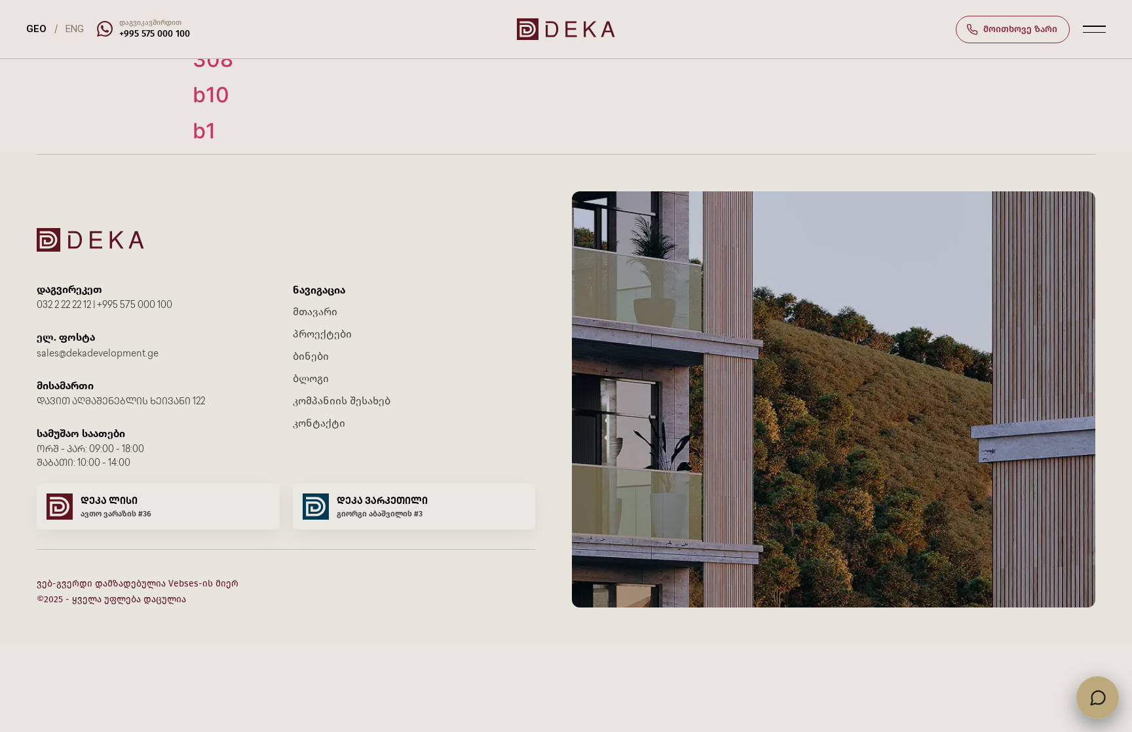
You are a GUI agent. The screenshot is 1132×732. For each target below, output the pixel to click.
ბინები (311, 356)
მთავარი (315, 311)
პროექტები (322, 334)
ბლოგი (311, 378)
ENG (75, 29)
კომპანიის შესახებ (341, 401)
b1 (204, 131)
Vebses (183, 583)
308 (213, 59)
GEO (36, 29)
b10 (211, 94)
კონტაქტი (319, 423)
